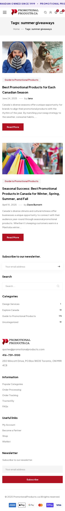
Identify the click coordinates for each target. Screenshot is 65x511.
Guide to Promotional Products (21, 79)
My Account (8, 424)
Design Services (11, 303)
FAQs (5, 406)
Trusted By (8, 400)
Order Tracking (10, 395)
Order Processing (11, 389)
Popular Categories (12, 384)
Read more (13, 126)
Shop (5, 435)
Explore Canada (10, 309)
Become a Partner (11, 430)
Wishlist (6, 441)
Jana (30, 98)
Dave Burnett (34, 204)
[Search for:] (32, 286)
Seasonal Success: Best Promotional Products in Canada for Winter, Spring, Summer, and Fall (31, 193)
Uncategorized (10, 322)
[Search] (58, 286)
